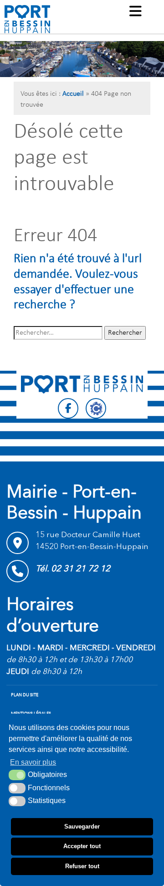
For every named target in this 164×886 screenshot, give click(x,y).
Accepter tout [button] (82, 846)
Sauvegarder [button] (82, 826)
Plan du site (24, 695)
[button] (135, 12)
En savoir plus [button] (33, 762)
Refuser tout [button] (82, 866)
